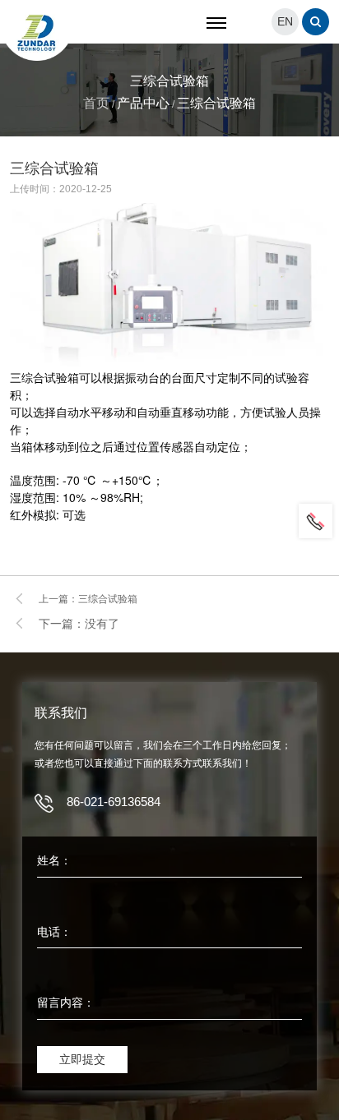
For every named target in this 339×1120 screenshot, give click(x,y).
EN (285, 21)
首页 (96, 103)
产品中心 (143, 103)
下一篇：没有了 (79, 623)
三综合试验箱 (216, 103)
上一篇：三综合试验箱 (88, 599)
